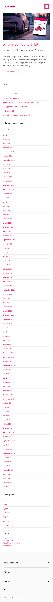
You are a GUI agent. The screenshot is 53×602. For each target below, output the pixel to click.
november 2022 (8, 281)
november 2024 (8, 189)
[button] (46, 6)
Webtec (17, 598)
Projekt (5, 517)
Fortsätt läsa (12, 70)
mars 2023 (6, 265)
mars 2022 (6, 302)
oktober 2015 (7, 462)
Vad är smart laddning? (11, 98)
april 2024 (6, 210)
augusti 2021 (7, 323)
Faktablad (6, 513)
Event (5, 504)
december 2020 (8, 353)
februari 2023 (7, 269)
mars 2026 (6, 143)
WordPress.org (8, 545)
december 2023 (8, 227)
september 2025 (9, 160)
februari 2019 (7, 424)
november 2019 (8, 399)
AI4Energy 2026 (8, 111)
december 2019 (8, 395)
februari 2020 (7, 390)
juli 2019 (6, 407)
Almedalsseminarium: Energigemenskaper (18, 115)
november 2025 (8, 152)
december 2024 (8, 185)
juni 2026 (6, 135)
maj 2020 (6, 378)
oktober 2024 (7, 194)
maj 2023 (6, 256)
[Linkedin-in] (5, 589)
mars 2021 (6, 340)
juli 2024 (6, 198)
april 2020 (6, 382)
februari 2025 (7, 177)
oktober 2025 (7, 156)
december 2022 (8, 277)
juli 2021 (6, 328)
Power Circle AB (11, 562)
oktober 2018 (7, 436)
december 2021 (8, 315)
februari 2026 (7, 147)
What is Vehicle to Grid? (20, 44)
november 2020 (8, 357)
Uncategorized (8, 525)
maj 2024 (6, 206)
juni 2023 (6, 252)
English (40, 50)
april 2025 (6, 168)
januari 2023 (7, 273)
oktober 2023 (7, 235)
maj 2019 (6, 416)
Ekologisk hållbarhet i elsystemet (15, 107)
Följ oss (7, 572)
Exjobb (5, 508)
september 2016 (9, 453)
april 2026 (6, 139)
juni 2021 (6, 332)
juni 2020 (6, 374)
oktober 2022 (7, 286)
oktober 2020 (7, 361)
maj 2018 (6, 445)
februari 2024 (7, 219)
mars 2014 (6, 474)
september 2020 (9, 365)
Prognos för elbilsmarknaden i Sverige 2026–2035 (21, 102)
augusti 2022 (7, 294)
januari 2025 (7, 181)
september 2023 (9, 240)
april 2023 (6, 260)
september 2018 (9, 441)
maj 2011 (6, 487)
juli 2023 (6, 248)
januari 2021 (7, 348)
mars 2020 (6, 386)
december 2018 (8, 428)
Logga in (6, 538)
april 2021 (6, 336)
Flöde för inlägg (8, 540)
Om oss (7, 581)
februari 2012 (7, 483)
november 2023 (8, 231)
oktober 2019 (7, 403)
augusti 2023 (7, 244)
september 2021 (9, 319)
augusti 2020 (7, 369)
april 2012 (6, 478)
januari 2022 (7, 311)
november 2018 (8, 432)
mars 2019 (6, 420)
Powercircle (10, 50)
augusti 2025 (7, 164)
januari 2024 (7, 223)
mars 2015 (6, 466)
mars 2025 (6, 173)
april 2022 (6, 298)
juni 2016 (6, 457)
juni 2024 (6, 202)
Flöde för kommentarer (11, 543)
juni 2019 (6, 411)
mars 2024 (6, 215)
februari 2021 (7, 344)
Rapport (6, 521)
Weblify (11, 598)
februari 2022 (7, 307)
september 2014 (9, 470)
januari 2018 (7, 449)
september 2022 (9, 290)
